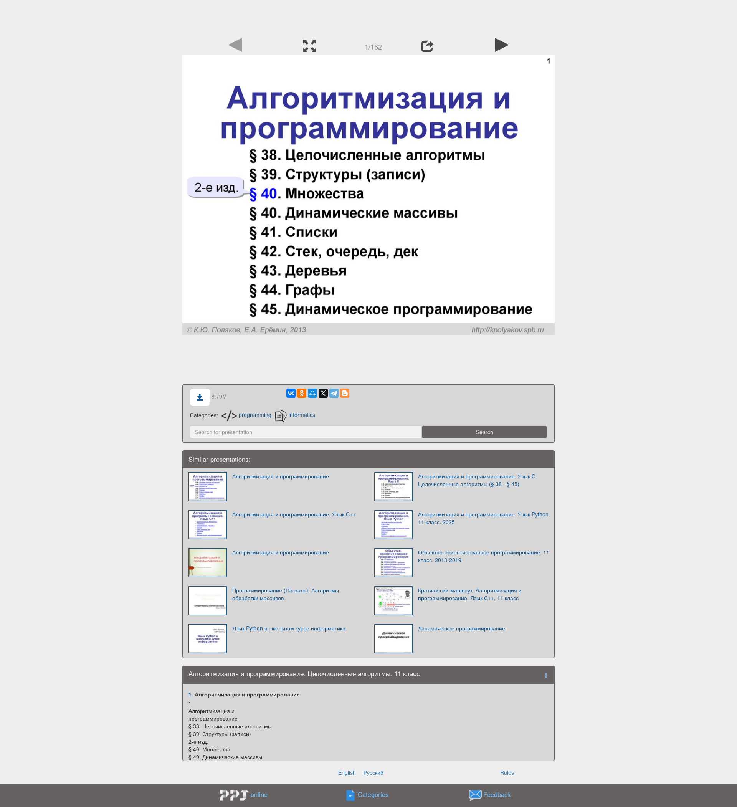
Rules (507, 772)
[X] (323, 393)
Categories (373, 794)
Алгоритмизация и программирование (280, 476)
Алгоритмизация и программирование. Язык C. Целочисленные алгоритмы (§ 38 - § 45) (477, 480)
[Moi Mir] (312, 393)
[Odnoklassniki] (301, 393)
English (347, 772)
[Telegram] (334, 393)
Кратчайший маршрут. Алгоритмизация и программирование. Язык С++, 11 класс (470, 594)
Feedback (497, 794)
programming (255, 414)
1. (190, 694)
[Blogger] (344, 393)
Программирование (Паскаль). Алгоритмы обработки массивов (285, 594)
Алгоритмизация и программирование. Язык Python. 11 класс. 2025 (484, 518)
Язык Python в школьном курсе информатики (288, 628)
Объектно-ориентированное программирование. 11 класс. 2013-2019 (483, 556)
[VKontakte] (291, 393)
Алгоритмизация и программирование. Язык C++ (294, 514)
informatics (302, 414)
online (259, 794)
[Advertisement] (368, 17)
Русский (373, 772)
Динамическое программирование (461, 628)
